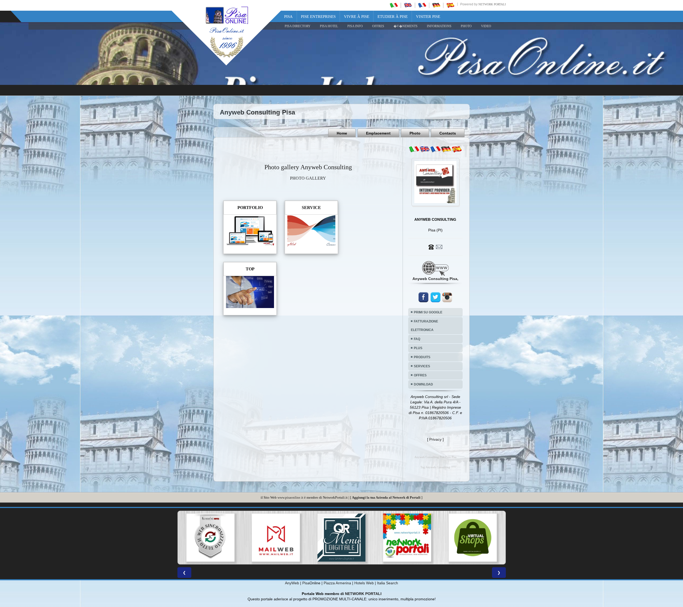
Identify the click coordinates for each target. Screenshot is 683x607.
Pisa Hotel (329, 26)
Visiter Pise (428, 16)
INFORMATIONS (439, 26)
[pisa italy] (408, 5)
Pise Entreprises (318, 16)
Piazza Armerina (337, 583)
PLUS (418, 348)
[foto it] (414, 149)
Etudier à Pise (393, 16)
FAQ (417, 339)
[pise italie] (422, 5)
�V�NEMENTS (406, 26)
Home (342, 133)
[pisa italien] (436, 5)
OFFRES (378, 26)
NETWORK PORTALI (363, 594)
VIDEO (486, 26)
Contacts (447, 133)
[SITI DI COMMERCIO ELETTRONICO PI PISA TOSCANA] (407, 538)
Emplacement (378, 133)
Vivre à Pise (356, 16)
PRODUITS (422, 357)
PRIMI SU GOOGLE (428, 312)
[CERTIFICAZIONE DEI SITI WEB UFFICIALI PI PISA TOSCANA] (473, 538)
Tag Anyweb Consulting (435, 467)
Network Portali (492, 4)
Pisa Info (355, 26)
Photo (415, 133)
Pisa (288, 16)
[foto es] (456, 149)
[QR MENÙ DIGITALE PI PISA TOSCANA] (276, 538)
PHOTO (466, 26)
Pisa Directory (298, 26)
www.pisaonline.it (290, 497)
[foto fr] (435, 149)
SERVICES (422, 366)
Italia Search (387, 583)
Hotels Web (364, 583)
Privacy (435, 439)
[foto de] (446, 149)
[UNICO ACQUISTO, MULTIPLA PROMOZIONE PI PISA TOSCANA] (341, 538)
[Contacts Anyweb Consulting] (435, 247)
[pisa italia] (394, 5)
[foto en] (424, 149)
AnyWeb (292, 583)
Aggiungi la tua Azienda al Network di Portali (386, 497)
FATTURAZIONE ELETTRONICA (424, 326)
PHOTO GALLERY (308, 178)
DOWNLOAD (423, 384)
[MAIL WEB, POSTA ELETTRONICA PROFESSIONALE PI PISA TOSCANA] (210, 538)
